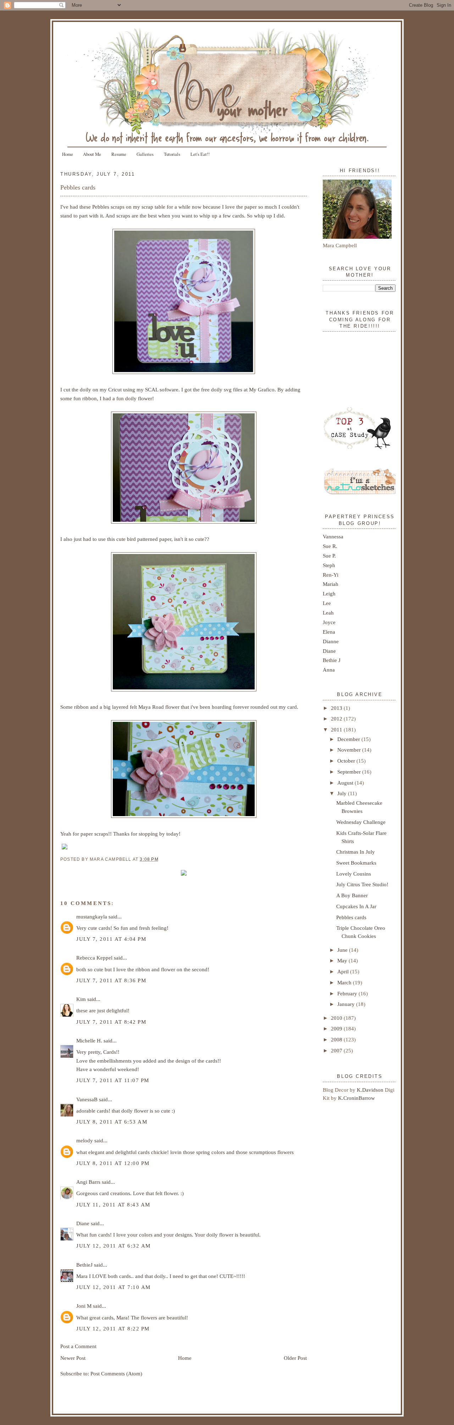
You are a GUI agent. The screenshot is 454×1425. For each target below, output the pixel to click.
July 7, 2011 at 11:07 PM (112, 1080)
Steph (329, 565)
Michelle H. (89, 1040)
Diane (82, 1223)
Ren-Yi (330, 575)
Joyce (329, 622)
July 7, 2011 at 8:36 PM (111, 980)
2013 (337, 708)
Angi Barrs (88, 1182)
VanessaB (87, 1099)
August (346, 783)
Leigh (329, 593)
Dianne (331, 641)
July (342, 793)
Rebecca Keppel (94, 958)
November (349, 750)
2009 (337, 1028)
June (343, 950)
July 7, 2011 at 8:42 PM (111, 1022)
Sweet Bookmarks (356, 863)
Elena (329, 632)
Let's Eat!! (200, 154)
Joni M (84, 1306)
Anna (329, 670)
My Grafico (262, 389)
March (345, 982)
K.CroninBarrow (356, 1098)
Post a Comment (78, 1346)
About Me (92, 154)
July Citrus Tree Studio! (362, 884)
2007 (337, 1050)
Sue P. (329, 556)
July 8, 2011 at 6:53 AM (111, 1122)
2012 (337, 719)
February (348, 993)
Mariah (330, 584)
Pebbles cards (77, 187)
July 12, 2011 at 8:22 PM (113, 1328)
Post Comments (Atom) (116, 1373)
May (343, 960)
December (349, 739)
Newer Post (72, 1358)
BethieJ (84, 1265)
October (346, 761)
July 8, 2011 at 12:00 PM (113, 1163)
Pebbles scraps (108, 207)
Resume (118, 154)
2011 (337, 729)
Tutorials (172, 154)
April (343, 971)
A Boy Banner (352, 895)
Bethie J (331, 660)
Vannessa (333, 536)
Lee (327, 603)
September (349, 772)
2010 (337, 1018)
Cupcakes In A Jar (356, 906)
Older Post (295, 1358)
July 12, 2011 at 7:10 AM (113, 1287)
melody (84, 1140)
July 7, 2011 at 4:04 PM (111, 939)
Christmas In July (355, 852)
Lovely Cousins (353, 874)
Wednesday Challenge (361, 822)
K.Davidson (371, 1090)
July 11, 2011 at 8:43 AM (113, 1204)
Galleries (145, 154)
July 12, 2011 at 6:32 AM (113, 1246)
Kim (81, 999)
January (346, 1004)
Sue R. (330, 546)
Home (67, 154)
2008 (337, 1039)
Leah (328, 613)
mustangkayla (91, 917)
